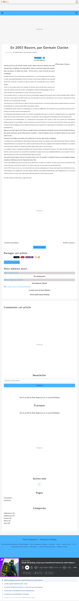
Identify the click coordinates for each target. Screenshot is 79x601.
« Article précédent (11, 243)
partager (39, 573)
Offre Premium (33, 546)
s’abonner (28, 573)
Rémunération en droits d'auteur (19, 546)
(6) (9, 513)
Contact (58, 544)
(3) (7, 518)
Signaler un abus (66, 544)
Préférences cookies (62, 546)
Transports (8, 498)
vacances (7, 500)
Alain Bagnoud (37, 397)
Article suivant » (69, 243)
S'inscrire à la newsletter (12, 262)
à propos (50, 573)
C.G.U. (74, 544)
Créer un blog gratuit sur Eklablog (38, 544)
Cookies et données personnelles (47, 546)
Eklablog (53, 539)
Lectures (8, 52)
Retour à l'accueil (39, 247)
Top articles (51, 544)
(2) (7, 521)
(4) (9, 516)
